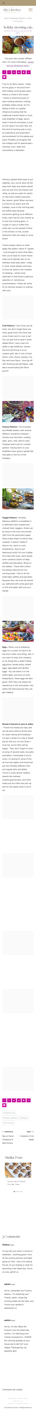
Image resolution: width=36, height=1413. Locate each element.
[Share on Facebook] (4, 72)
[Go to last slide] (7, 1176)
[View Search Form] (3, 3)
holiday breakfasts (10, 1118)
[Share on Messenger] (24, 72)
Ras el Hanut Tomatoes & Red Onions (8, 1137)
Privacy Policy (22, 1398)
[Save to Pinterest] (9, 72)
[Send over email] (14, 72)
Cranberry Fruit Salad (27, 1136)
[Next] (29, 1176)
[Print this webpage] (19, 72)
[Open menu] (30, 10)
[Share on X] (29, 72)
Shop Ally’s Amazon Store (18, 1403)
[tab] (14, 1191)
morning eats (8, 1123)
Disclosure (12, 1398)
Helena (6, 1244)
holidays (24, 1118)
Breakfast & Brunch (11, 31)
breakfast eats (9, 1113)
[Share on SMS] (4, 77)
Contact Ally (18, 1401)
